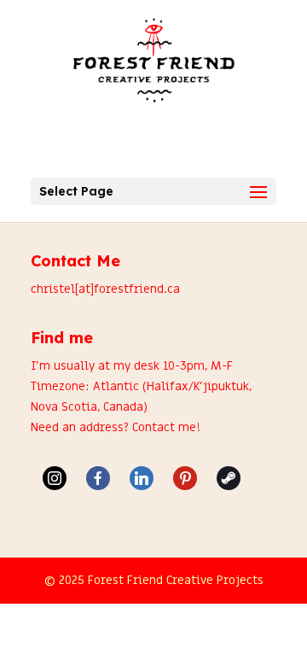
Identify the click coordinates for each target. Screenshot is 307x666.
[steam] (228, 478)
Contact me (164, 427)
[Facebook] (98, 478)
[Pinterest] (185, 478)
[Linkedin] (142, 478)
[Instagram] (55, 478)
